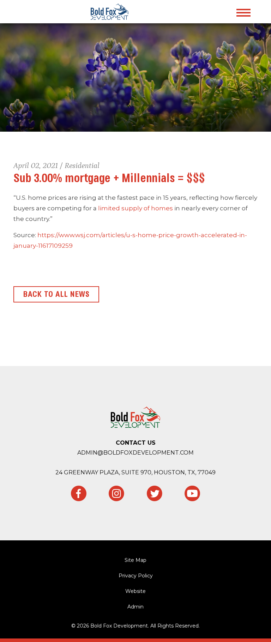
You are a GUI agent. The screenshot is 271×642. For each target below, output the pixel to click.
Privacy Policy (136, 575)
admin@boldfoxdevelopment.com (135, 452)
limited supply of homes (135, 208)
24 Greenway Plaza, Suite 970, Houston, (135, 472)
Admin (135, 607)
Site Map (135, 560)
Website (135, 591)
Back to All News (56, 294)
